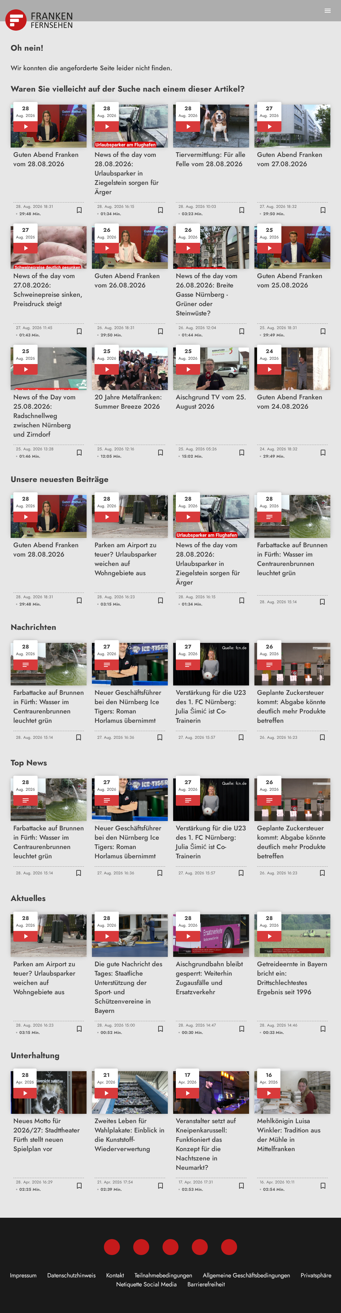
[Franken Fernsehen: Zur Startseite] (39, 20)
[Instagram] (141, 1247)
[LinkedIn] (200, 1247)
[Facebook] (112, 1247)
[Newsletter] (229, 1247)
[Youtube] (170, 1247)
